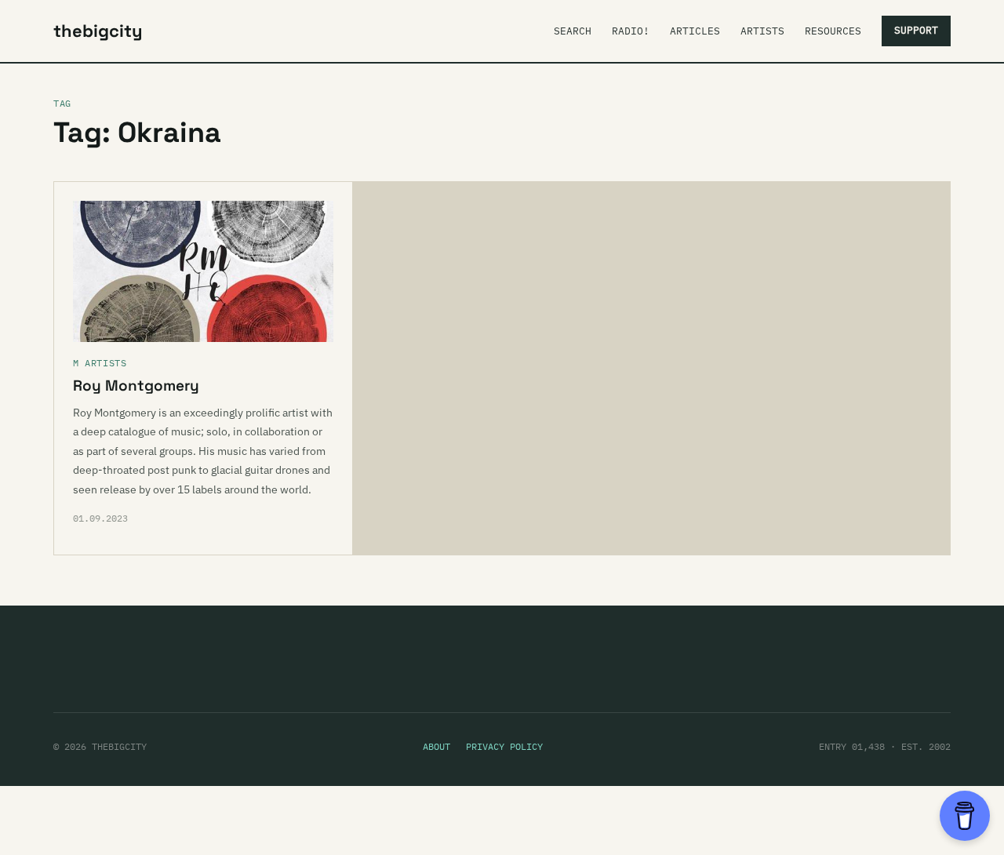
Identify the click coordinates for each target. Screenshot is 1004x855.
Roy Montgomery (136, 385)
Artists (762, 31)
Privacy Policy (504, 746)
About (436, 746)
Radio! (630, 31)
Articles (695, 31)
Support (916, 30)
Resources (833, 31)
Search (572, 31)
